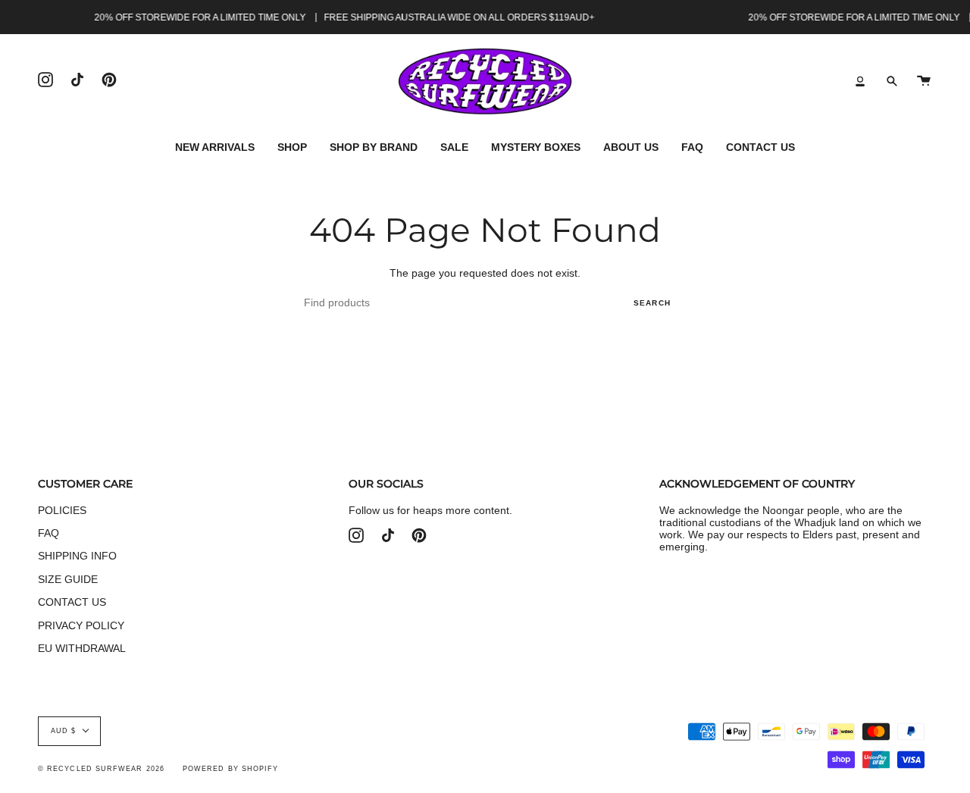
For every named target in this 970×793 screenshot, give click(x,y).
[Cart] (924, 81)
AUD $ (63, 731)
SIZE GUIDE (68, 579)
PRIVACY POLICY (81, 625)
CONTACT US (72, 602)
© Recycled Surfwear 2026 (101, 769)
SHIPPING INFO (77, 556)
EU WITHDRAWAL (82, 648)
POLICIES (62, 510)
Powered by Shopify (230, 769)
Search (652, 303)
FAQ (48, 533)
